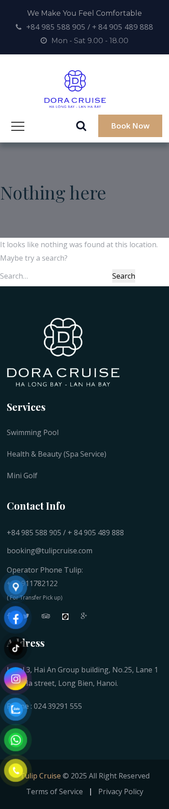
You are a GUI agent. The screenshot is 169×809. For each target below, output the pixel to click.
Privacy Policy (120, 791)
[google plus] (84, 618)
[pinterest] (65, 618)
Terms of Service (54, 791)
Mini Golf (22, 475)
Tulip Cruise (40, 776)
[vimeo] (45, 618)
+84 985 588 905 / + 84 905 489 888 (89, 27)
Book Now (130, 125)
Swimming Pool (33, 432)
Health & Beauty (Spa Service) (56, 454)
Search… (14, 276)
